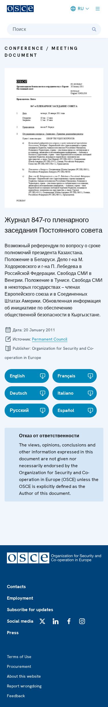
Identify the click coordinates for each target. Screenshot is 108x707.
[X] (42, 621)
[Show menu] (97, 8)
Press (13, 633)
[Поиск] (94, 29)
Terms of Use (19, 656)
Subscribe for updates (30, 610)
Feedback (16, 695)
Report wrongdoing (24, 686)
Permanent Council (49, 339)
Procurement (19, 666)
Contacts (16, 587)
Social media (20, 621)
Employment (20, 598)
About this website (24, 676)
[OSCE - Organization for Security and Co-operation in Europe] (20, 8)
